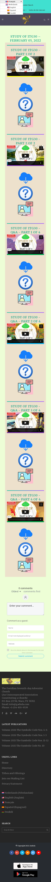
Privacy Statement (12, 783)
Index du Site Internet (37, 10)
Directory (7, 768)
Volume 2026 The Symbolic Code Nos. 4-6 (24, 730)
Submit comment (25, 656)
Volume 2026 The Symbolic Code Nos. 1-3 (24, 735)
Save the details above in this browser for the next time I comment (27, 651)
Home (5, 762)
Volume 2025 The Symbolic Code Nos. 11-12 (25, 740)
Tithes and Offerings (13, 773)
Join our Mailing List (13, 778)
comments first (32, 591)
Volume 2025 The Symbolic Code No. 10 (23, 745)
